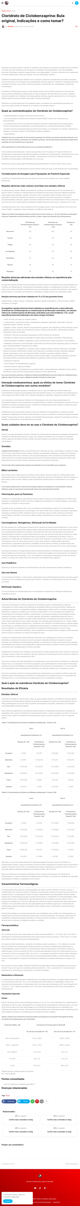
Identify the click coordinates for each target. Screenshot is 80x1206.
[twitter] (45, 1188)
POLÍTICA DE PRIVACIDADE (41, 1202)
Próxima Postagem (71, 1164)
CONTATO (56, 1202)
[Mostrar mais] (46, 1101)
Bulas (14, 11)
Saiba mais (15, 1197)
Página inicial (6, 11)
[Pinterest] (37, 1101)
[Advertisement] (40, 46)
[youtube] (35, 1188)
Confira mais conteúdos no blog (21, 1120)
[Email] (42, 1101)
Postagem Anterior (9, 1164)
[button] (2, 3)
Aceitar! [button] (7, 1201)
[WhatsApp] (32, 1101)
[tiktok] (40, 1188)
